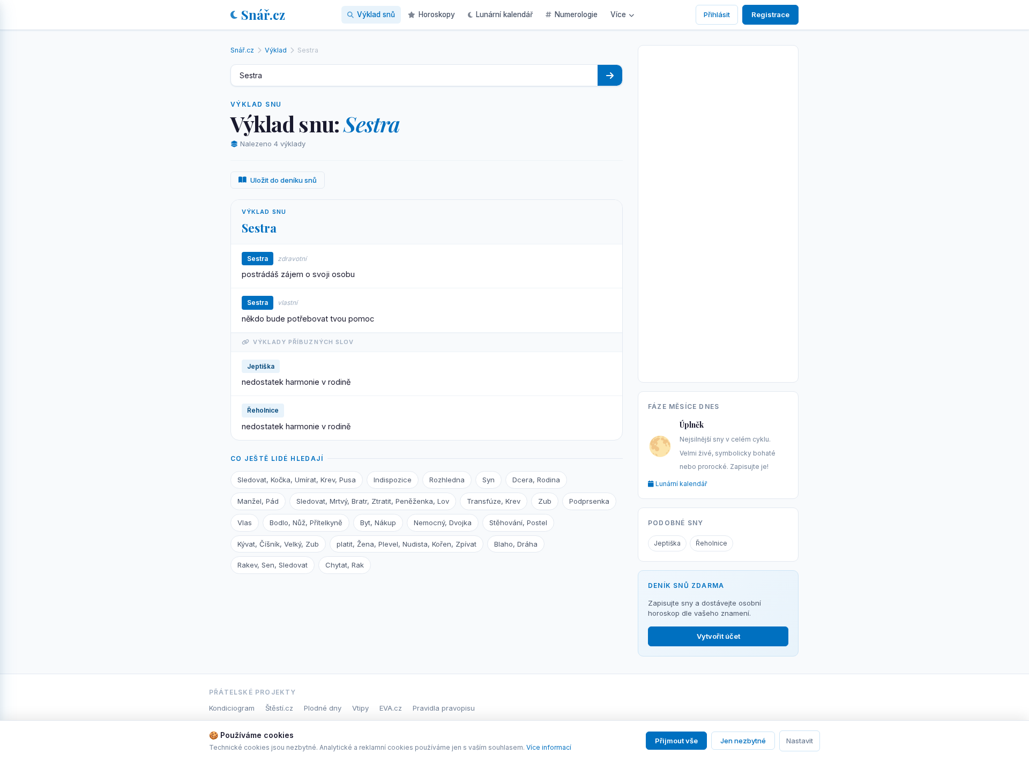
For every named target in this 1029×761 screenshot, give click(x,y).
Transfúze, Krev (493, 501)
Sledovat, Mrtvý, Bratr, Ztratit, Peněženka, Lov (372, 501)
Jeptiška (667, 543)
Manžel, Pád (258, 501)
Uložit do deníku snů (283, 180)
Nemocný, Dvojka (443, 522)
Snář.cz (263, 14)
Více (618, 14)
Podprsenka (589, 501)
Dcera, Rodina (536, 479)
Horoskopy (437, 14)
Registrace (770, 14)
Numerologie (576, 14)
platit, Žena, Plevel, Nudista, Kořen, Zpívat (406, 544)
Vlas (244, 522)
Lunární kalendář (504, 14)
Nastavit (799, 740)
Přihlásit (717, 14)
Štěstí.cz (279, 708)
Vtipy (360, 708)
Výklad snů (376, 14)
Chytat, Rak (344, 565)
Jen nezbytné (743, 740)
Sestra (259, 228)
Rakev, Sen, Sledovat (272, 565)
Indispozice (393, 479)
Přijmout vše (676, 740)
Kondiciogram (232, 708)
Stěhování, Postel (518, 522)
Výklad (276, 50)
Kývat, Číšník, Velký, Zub (278, 544)
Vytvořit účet (718, 636)
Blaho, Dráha (516, 544)
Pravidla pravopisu (444, 708)
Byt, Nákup (378, 522)
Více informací (548, 747)
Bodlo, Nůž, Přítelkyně (306, 522)
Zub (544, 501)
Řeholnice (711, 543)
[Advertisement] (718, 211)
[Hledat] (610, 75)
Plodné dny (322, 708)
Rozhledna (447, 479)
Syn (488, 479)
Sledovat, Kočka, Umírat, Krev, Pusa (296, 479)
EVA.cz (390, 708)
